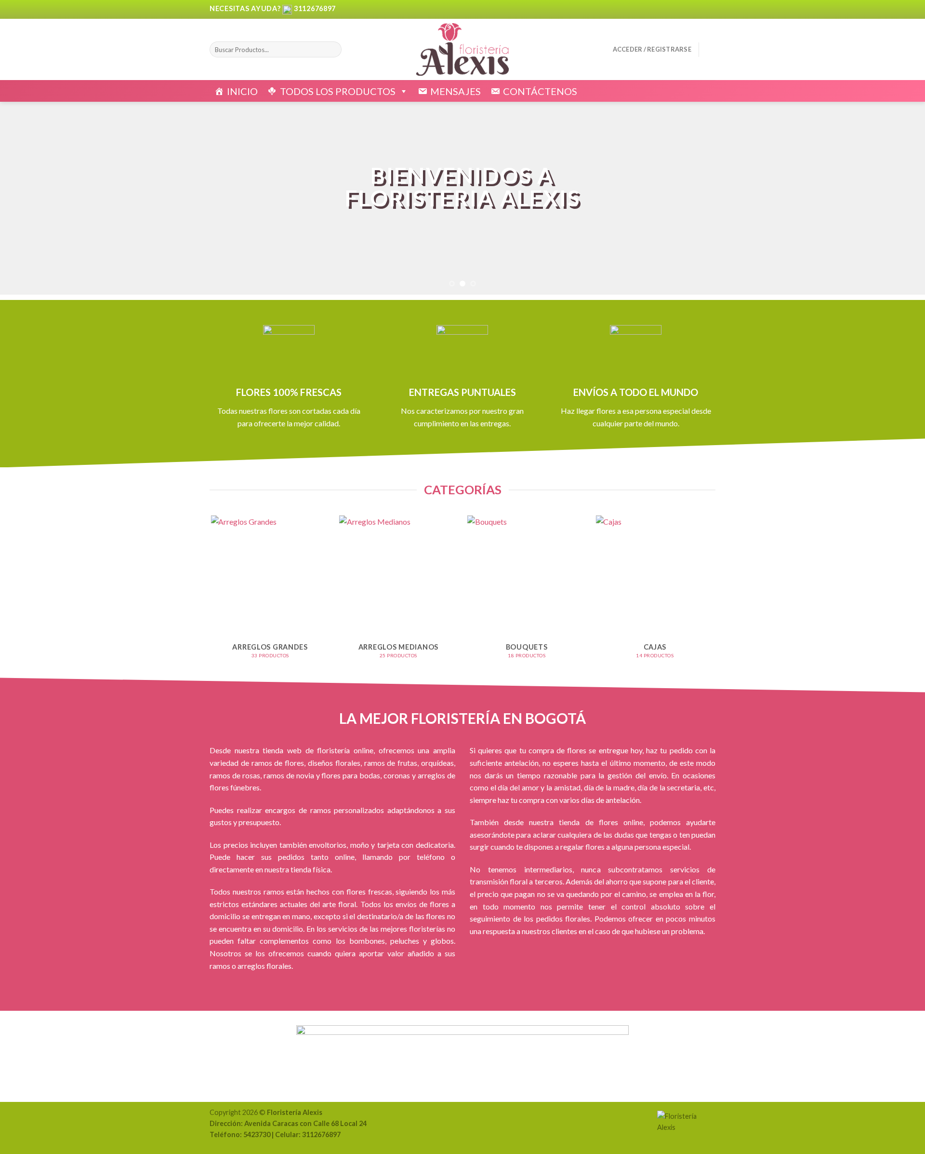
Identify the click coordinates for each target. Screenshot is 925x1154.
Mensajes (455, 91)
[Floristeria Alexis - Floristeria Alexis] (462, 49)
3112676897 (315, 8)
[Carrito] (710, 49)
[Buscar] (332, 49)
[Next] (894, 198)
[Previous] (31, 198)
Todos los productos (338, 91)
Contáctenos (540, 91)
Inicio (242, 91)
